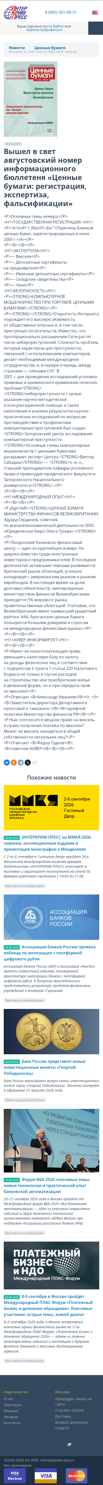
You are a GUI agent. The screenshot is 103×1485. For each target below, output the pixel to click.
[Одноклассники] (14, 763)
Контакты (12, 1422)
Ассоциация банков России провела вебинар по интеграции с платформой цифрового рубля (50, 953)
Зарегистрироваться (44, 30)
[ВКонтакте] (7, 763)
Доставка (63, 1416)
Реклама (11, 1410)
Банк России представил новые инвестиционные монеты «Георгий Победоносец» (45, 1067)
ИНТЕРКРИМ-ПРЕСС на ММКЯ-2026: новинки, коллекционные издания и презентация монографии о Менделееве (48, 843)
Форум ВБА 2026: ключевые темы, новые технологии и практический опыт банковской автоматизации (47, 1185)
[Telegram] (21, 763)
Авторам (11, 1416)
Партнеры (13, 1404)
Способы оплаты (69, 1410)
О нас (9, 1398)
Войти (58, 26)
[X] (28, 763)
